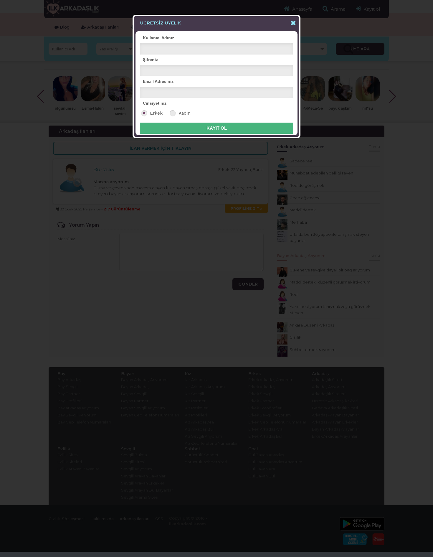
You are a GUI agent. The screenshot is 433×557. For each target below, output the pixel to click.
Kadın (185, 113)
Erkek (156, 113)
